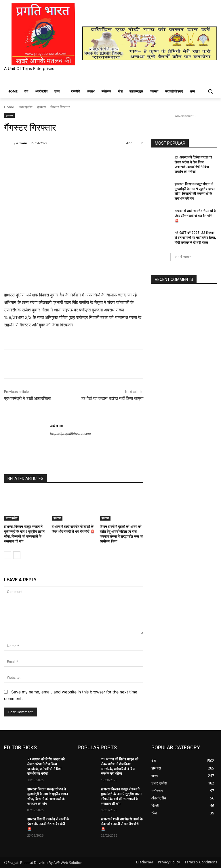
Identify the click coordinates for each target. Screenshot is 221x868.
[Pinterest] (72, 158)
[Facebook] (45, 158)
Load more (183, 256)
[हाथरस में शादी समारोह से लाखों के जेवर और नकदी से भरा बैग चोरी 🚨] (73, 505)
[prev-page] (7, 555)
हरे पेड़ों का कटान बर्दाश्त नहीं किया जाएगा (112, 398)
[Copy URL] (98, 158)
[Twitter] (58, 158)
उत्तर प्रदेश (26, 107)
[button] (210, 91)
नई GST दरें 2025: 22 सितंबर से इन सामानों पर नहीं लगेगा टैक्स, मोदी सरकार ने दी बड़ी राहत (195, 238)
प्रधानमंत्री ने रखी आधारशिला (27, 398)
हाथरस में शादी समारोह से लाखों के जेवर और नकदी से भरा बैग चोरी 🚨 (195, 216)
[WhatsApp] (85, 158)
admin (21, 143)
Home (9, 107)
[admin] (8, 143)
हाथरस (41, 107)
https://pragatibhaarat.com (70, 434)
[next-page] (16, 555)
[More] (112, 158)
